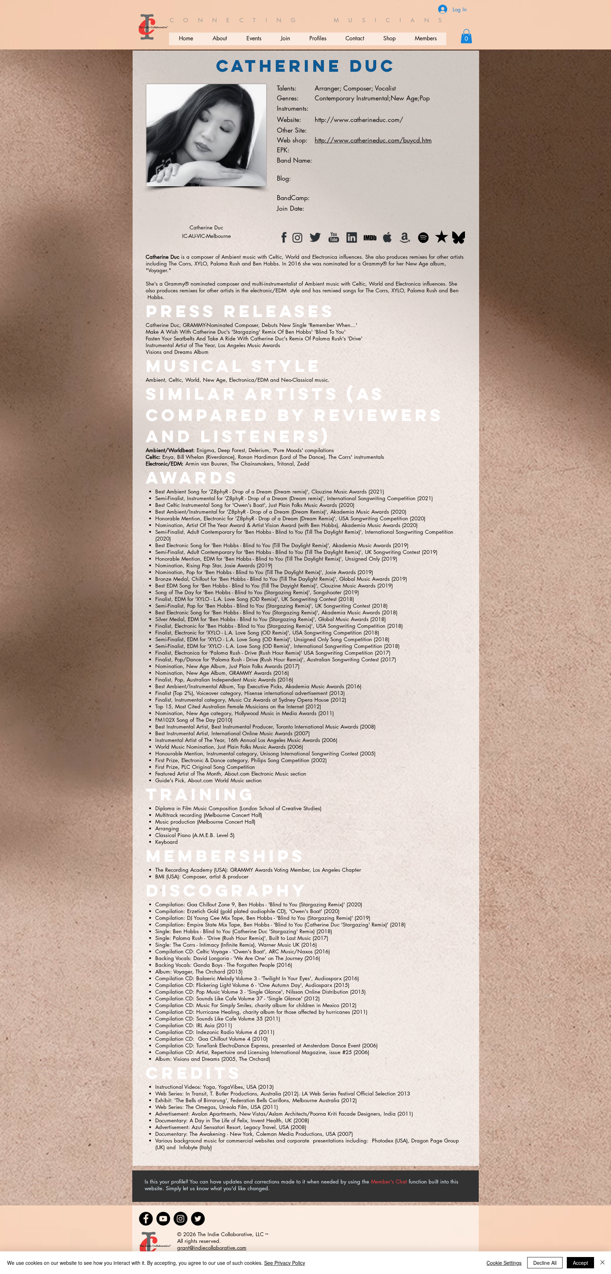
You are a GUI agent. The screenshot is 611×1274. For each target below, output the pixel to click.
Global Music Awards (364, 578)
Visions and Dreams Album (177, 352)
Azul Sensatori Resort (216, 1127)
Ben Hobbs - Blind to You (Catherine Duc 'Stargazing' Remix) (244, 931)
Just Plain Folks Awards (255, 666)
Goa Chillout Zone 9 (211, 904)
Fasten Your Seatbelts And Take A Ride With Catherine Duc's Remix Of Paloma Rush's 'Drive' (254, 338)
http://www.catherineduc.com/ (359, 119)
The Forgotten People (251, 965)
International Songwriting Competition (371, 498)
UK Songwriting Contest (392, 552)
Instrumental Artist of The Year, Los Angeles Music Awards (213, 345)
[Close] (602, 1262)
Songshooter (327, 592)
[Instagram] (180, 1219)
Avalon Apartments (214, 1113)
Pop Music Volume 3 (219, 991)
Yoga (209, 1086)
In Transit (196, 1093)
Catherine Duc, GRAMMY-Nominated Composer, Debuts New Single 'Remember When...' (251, 325)
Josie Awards (240, 565)
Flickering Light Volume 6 (225, 985)
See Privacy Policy (284, 1262)
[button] (466, 36)
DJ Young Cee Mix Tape (215, 917)
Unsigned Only (362, 558)
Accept (580, 1262)
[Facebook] (146, 1219)
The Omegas (201, 1107)
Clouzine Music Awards (339, 491)
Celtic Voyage (212, 951)
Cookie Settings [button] (504, 1262)
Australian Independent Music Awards (231, 679)
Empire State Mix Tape (213, 924)
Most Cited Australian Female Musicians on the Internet (239, 706)
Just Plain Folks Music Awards (303, 505)
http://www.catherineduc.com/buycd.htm (373, 140)
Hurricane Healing (217, 1012)
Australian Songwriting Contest (343, 659)
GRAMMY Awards (250, 673)
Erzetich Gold (203, 911)
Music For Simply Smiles (223, 1005)
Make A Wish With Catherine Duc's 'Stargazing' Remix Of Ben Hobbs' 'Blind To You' (245, 331)
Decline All (545, 1262)
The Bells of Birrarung (201, 1100)
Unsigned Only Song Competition (333, 639)
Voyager (182, 971)
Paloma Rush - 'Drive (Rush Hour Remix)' (219, 938)
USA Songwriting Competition (373, 518)
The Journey (289, 958)
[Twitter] (198, 1219)
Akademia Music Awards (359, 511)
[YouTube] (163, 1219)
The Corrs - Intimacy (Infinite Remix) (214, 944)
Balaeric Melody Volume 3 (226, 978)
